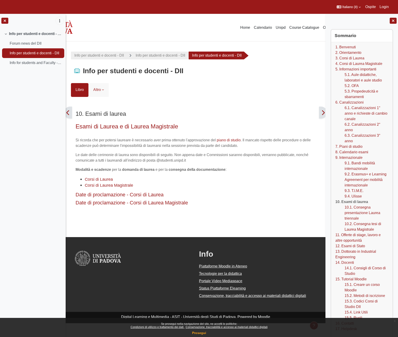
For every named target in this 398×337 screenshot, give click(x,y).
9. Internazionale (348, 158)
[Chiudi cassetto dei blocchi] (393, 20)
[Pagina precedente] (68, 113)
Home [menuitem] (245, 27)
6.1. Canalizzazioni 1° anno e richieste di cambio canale (365, 113)
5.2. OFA (351, 86)
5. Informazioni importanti (355, 69)
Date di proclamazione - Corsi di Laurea (120, 195)
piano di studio (229, 140)
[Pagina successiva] (323, 113)
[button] (348, 7)
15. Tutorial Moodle (350, 279)
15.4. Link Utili (356, 312)
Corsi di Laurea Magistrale (109, 185)
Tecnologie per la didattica (220, 274)
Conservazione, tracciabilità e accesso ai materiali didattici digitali (227, 327)
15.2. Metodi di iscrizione (364, 296)
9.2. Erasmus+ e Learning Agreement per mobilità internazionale (365, 179)
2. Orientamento (348, 53)
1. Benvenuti (345, 47)
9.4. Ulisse (353, 196)
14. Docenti (344, 262)
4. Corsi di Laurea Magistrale (358, 64)
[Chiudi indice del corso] (5, 20)
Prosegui (199, 333)
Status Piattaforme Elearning (222, 288)
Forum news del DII (25, 43)
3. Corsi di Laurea (349, 58)
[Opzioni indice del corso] (60, 21)
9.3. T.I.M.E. (353, 191)
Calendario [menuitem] (263, 27)
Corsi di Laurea (99, 179)
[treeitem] (32, 48)
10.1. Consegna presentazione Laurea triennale (362, 212)
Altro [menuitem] (97, 90)
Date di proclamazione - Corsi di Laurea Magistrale (132, 203)
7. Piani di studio (348, 146)
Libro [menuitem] (80, 90)
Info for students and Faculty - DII (36, 63)
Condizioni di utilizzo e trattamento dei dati (157, 327)
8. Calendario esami (351, 152)
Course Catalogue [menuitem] (304, 27)
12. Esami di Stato (350, 246)
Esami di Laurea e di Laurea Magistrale (127, 126)
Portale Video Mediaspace (220, 281)
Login (384, 7)
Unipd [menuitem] (281, 27)
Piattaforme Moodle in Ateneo (223, 266)
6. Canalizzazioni (349, 102)
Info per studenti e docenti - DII (35, 34)
